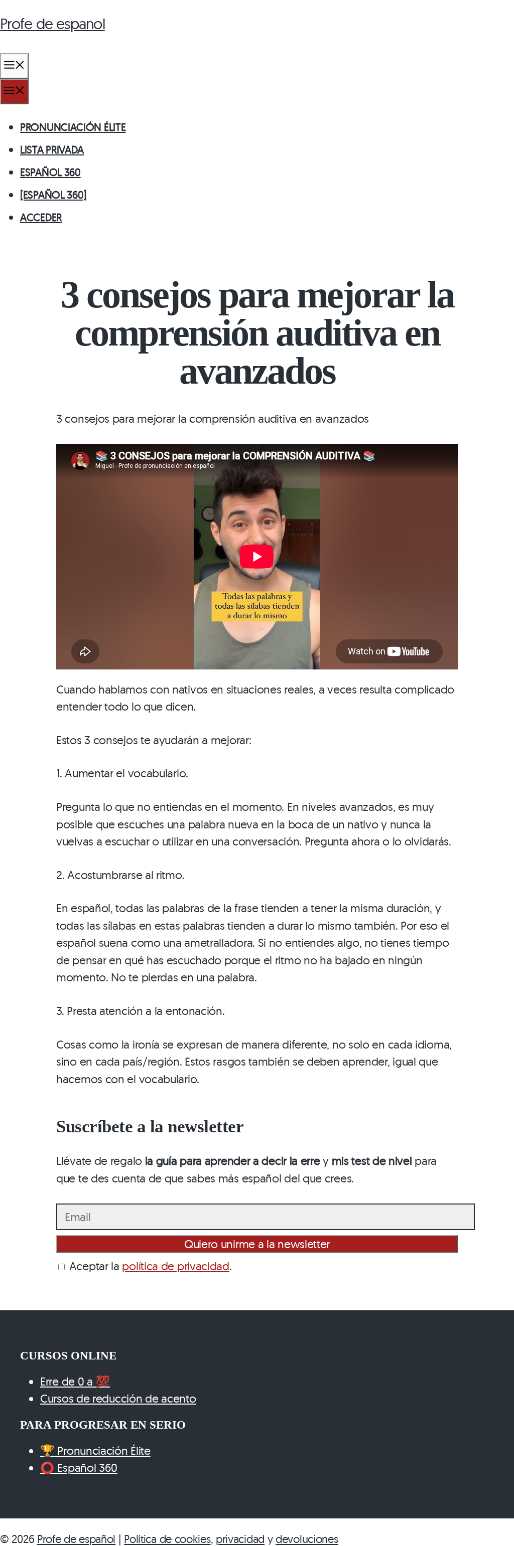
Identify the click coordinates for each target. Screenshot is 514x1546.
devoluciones (307, 1539)
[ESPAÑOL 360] (53, 194)
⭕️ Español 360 (78, 1467)
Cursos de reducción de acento (118, 1398)
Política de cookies (167, 1539)
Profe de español (76, 1539)
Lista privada (52, 149)
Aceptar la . (149, 1266)
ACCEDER (41, 217)
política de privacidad (175, 1266)
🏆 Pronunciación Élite (95, 1450)
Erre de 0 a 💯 (75, 1381)
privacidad (240, 1539)
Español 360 (50, 172)
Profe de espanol (52, 23)
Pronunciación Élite (72, 126)
